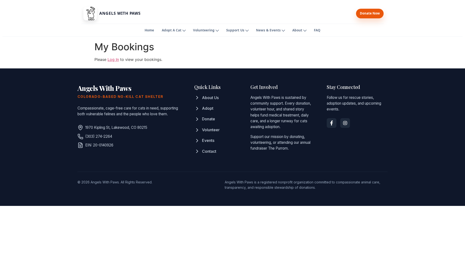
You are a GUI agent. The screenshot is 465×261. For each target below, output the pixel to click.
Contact (209, 151)
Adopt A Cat (171, 30)
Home (149, 30)
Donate (208, 118)
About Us (210, 97)
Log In (113, 59)
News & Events (268, 30)
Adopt (207, 108)
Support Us (235, 30)
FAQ (317, 30)
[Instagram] (345, 123)
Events (208, 140)
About (297, 30)
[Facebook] (331, 123)
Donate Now (370, 13)
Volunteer (211, 129)
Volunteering (204, 30)
